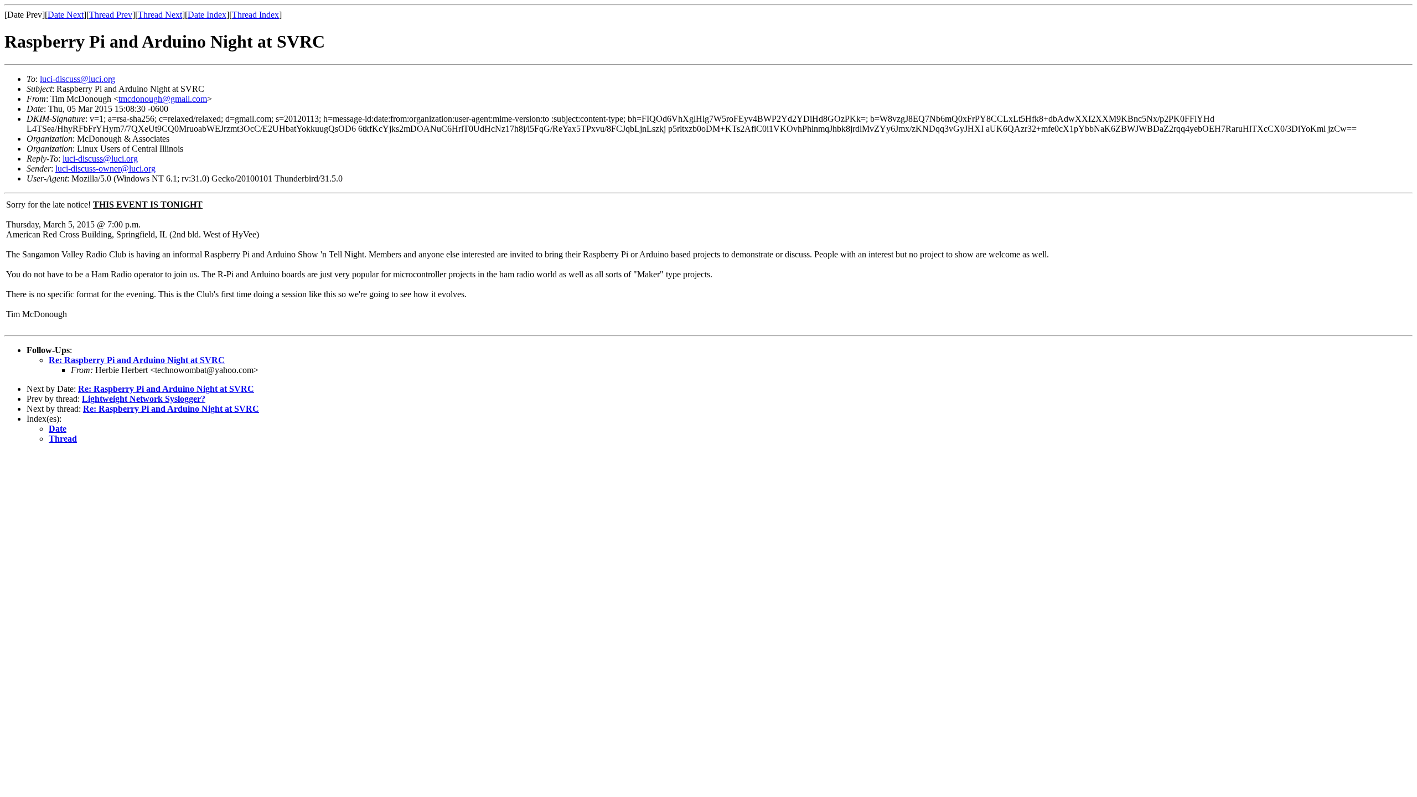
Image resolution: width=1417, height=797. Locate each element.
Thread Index (255, 14)
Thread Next (160, 14)
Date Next (66, 14)
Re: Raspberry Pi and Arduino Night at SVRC (137, 360)
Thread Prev (110, 14)
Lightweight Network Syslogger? (143, 398)
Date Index (207, 14)
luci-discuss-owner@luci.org (105, 168)
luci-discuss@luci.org (77, 79)
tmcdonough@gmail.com (162, 98)
